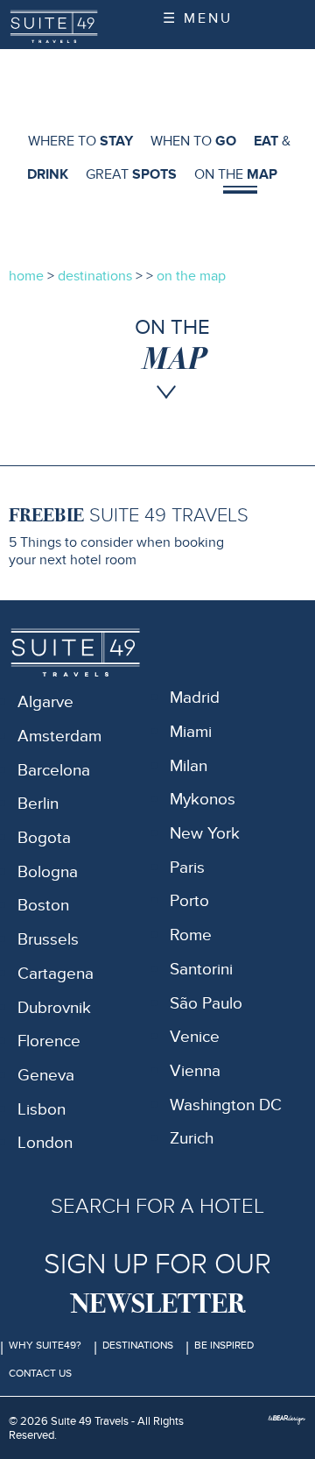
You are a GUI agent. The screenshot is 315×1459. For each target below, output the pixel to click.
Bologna (48, 872)
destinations (95, 276)
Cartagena (56, 974)
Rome (191, 935)
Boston (43, 906)
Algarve (46, 702)
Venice (195, 1037)
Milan (188, 766)
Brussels (48, 940)
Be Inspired (224, 1345)
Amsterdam (60, 736)
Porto (189, 901)
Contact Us (40, 1373)
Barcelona (54, 771)
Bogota (44, 838)
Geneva (46, 1076)
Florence (49, 1041)
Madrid (195, 698)
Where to (80, 141)
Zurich (192, 1139)
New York (205, 834)
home (26, 276)
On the (235, 174)
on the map (191, 276)
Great (131, 174)
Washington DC (226, 1105)
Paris (187, 868)
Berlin (38, 804)
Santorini (201, 970)
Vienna (195, 1071)
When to (193, 141)
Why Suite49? (45, 1345)
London (45, 1143)
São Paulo (206, 1004)
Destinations (137, 1345)
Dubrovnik (54, 1008)
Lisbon (42, 1110)
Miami (191, 732)
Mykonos (202, 800)
